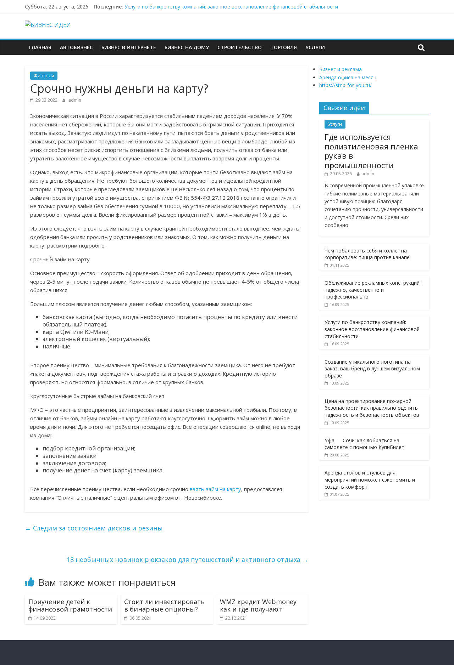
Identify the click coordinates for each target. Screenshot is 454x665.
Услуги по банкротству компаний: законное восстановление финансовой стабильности (231, 6)
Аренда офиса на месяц (347, 77)
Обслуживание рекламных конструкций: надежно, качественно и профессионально (373, 289)
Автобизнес (76, 47)
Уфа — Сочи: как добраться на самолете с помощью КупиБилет (364, 444)
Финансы (44, 76)
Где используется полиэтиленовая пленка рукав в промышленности (371, 150)
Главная (40, 47)
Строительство (239, 47)
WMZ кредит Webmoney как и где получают (258, 605)
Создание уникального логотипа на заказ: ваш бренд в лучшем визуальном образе (372, 368)
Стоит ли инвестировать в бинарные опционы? (164, 605)
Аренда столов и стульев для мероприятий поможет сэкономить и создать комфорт (370, 479)
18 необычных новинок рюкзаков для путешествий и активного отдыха (188, 559)
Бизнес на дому (187, 47)
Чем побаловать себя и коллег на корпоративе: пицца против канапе (367, 254)
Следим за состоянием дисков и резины (94, 528)
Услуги (315, 47)
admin (74, 100)
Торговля (283, 47)
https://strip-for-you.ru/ (345, 85)
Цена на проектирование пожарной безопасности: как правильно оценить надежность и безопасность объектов (372, 408)
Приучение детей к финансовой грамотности (70, 605)
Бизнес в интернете (128, 47)
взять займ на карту (215, 489)
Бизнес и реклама (340, 69)
